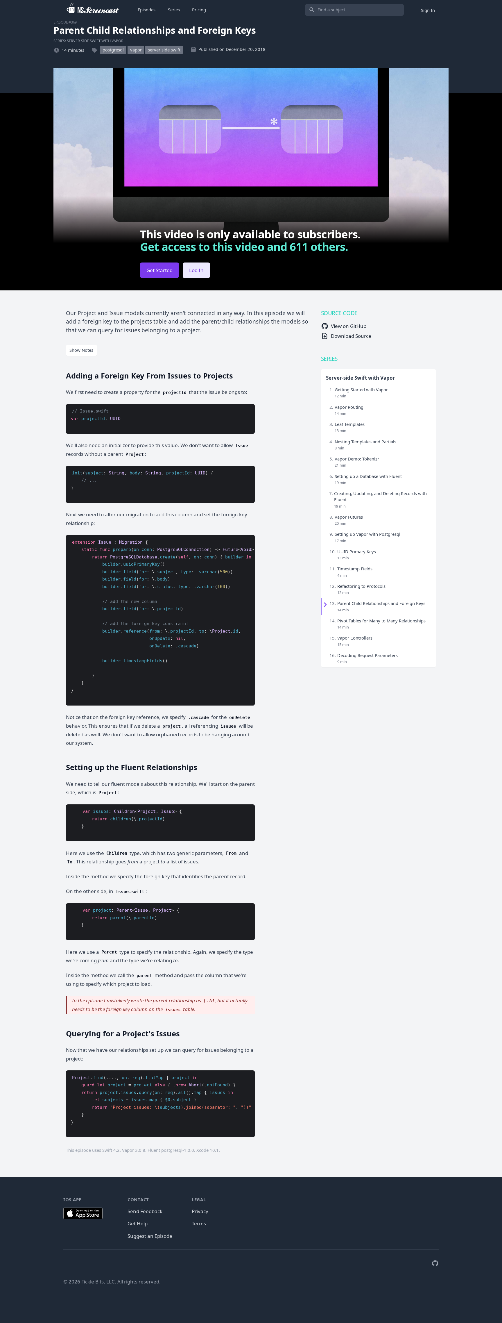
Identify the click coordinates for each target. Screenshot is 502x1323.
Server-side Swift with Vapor (360, 377)
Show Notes (81, 350)
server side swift (164, 50)
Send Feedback (145, 1211)
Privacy (200, 1211)
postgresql (113, 50)
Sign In (428, 10)
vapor (136, 50)
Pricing (199, 10)
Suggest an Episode (150, 1236)
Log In (196, 270)
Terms (199, 1223)
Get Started (159, 270)
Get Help (138, 1223)
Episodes (146, 10)
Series (174, 10)
